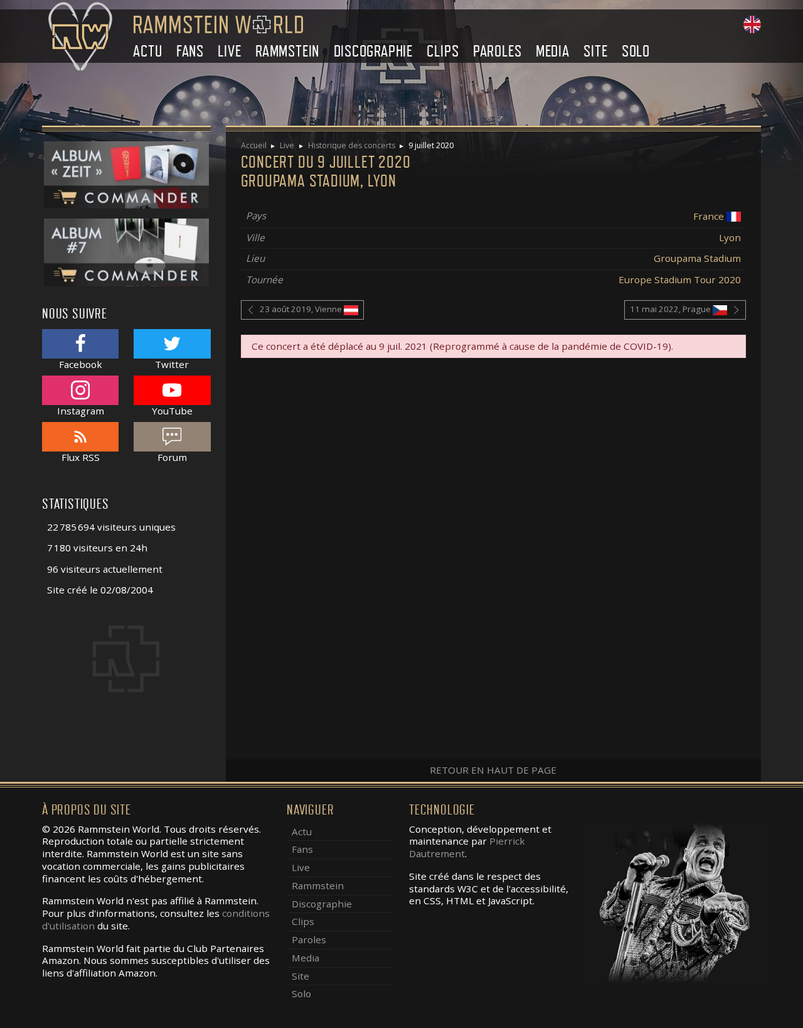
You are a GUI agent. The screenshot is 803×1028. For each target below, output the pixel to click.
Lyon (730, 237)
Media (553, 51)
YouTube (172, 410)
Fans (190, 51)
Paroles (497, 51)
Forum (172, 457)
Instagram (80, 410)
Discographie (373, 51)
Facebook (80, 364)
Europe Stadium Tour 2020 (680, 279)
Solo (636, 51)
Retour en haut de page (493, 770)
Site (595, 51)
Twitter (172, 364)
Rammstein (287, 51)
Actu (147, 51)
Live (229, 51)
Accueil (254, 145)
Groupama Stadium (697, 258)
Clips (443, 51)
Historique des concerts (351, 145)
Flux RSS (80, 457)
